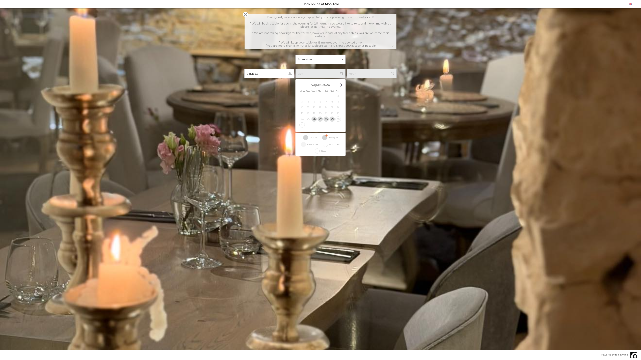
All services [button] (305, 59)
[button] (332, 96)
